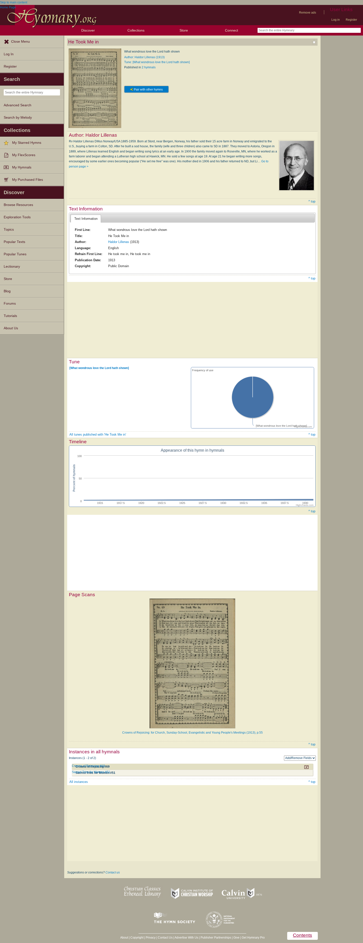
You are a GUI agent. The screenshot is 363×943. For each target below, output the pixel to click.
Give (236, 937)
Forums (10, 303)
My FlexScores (23, 155)
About (124, 937)
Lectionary (12, 266)
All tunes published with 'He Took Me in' (97, 434)
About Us (11, 328)
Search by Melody (18, 117)
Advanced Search (17, 105)
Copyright (136, 937)
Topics (9, 229)
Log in (335, 19)
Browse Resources (18, 205)
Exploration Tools (17, 217)
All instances (78, 782)
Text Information (86, 219)
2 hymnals (149, 67)
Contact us (112, 872)
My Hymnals (21, 167)
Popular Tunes (15, 254)
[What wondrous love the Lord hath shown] (99, 368)
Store (184, 30)
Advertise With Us (186, 937)
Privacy (151, 937)
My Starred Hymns (26, 143)
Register (351, 19)
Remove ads (307, 12)
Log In (9, 54)
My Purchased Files (27, 180)
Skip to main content (13, 2)
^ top (311, 201)
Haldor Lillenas (118, 242)
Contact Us (165, 937)
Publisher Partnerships (216, 937)
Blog (7, 291)
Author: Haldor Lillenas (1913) (144, 57)
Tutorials (10, 316)
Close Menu (20, 41)
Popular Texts (14, 242)
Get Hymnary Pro (253, 937)
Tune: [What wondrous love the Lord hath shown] (157, 62)
